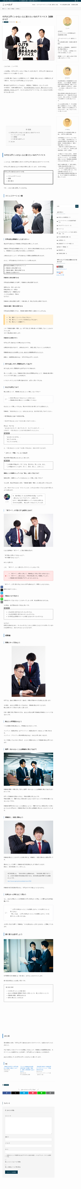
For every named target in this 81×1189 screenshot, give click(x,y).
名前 (7, 1137)
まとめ (13, 141)
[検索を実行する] (76, 206)
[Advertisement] (28, 110)
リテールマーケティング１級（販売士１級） (67, 232)
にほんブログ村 (60, 275)
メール (7, 1143)
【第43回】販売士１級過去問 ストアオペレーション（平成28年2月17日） (44, 1068)
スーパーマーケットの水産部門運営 (67, 221)
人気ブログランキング (61, 269)
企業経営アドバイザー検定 (65, 243)
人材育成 (6, 1085)
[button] (7, 1093)
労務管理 (61, 250)
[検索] (77, 1)
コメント (8, 1115)
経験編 (15, 136)
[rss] (75, 1)
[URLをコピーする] (50, 1093)
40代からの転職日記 (64, 217)
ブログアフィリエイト (64, 225)
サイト (6, 1149)
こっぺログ (7, 5)
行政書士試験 (62, 253)
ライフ (61, 228)
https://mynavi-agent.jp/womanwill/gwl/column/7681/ (19, 881)
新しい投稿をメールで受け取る (13, 1167)
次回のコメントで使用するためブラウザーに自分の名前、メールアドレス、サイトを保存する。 (29, 1156)
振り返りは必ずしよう (19, 139)
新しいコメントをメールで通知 (13, 1161)
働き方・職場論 (63, 246)
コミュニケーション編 (19, 134)
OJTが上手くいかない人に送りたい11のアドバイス (25, 132)
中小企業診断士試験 (64, 237)
